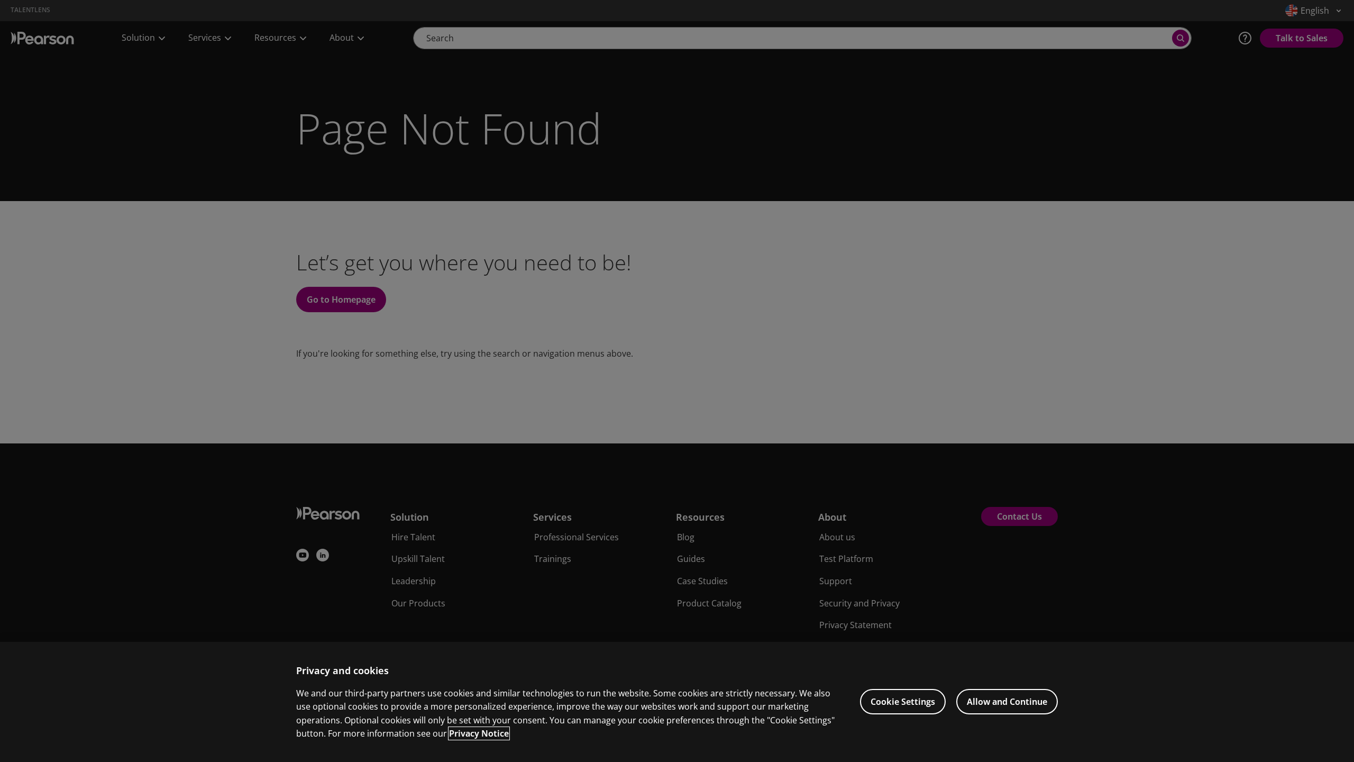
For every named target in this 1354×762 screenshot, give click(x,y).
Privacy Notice (479, 733)
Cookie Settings (903, 701)
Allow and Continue (1007, 701)
